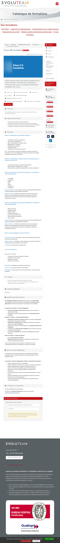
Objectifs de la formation (21, 92)
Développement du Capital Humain (45, 29)
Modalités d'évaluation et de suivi (14, 98)
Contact (50, 51)
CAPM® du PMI (49, 100)
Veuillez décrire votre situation (13, 402)
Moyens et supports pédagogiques (14, 101)
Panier (49, 54)
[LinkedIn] (50, 140)
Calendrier (50, 47)
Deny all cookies (26, 541)
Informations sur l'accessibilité (33, 101)
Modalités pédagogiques (21, 95)
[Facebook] (48, 136)
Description (34, 92)
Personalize (36, 541)
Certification (35, 44)
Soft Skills (5, 29)
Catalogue (13, 44)
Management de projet (11, 32)
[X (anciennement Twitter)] (52, 136)
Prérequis (9, 95)
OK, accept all (49, 539)
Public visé (9, 92)
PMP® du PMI (49, 110)
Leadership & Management (21, 29)
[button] (57, 3)
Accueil (7, 44)
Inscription (9, 104)
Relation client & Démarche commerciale (36, 32)
